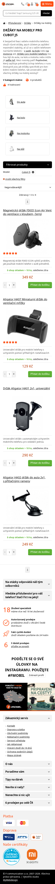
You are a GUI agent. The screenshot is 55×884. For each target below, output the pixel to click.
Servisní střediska (16, 740)
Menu (48, 4)
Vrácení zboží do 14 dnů (19, 747)
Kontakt (11, 725)
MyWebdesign (10, 879)
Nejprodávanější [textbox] (13, 187)
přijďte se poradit (20, 646)
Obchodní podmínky (17, 733)
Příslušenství (14, 23)
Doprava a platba (16, 729)
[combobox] (26, 187)
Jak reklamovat (14, 744)
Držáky (27, 23)
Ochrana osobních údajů (20, 751)
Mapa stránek (14, 755)
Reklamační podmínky (18, 736)
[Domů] (3, 23)
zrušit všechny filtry (15, 179)
